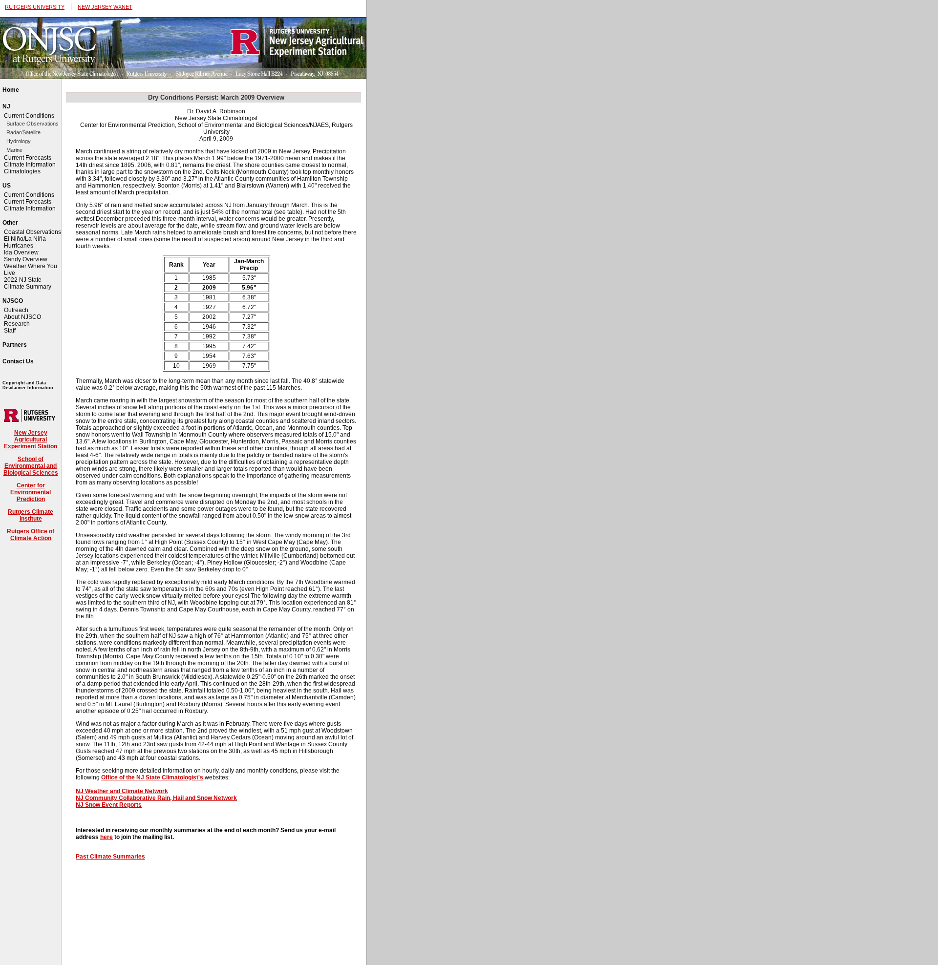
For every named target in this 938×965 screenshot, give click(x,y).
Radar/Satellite (23, 132)
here (106, 837)
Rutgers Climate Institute (30, 515)
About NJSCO (22, 317)
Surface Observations (32, 123)
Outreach (16, 310)
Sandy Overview (25, 259)
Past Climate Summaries (110, 856)
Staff (10, 330)
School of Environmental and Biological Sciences (30, 466)
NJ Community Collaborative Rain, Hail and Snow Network (156, 798)
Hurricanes (18, 245)
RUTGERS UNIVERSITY (34, 7)
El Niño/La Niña (25, 238)
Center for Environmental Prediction (30, 492)
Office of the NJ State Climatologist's (152, 777)
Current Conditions (29, 115)
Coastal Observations (32, 232)
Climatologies (22, 171)
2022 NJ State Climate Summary (27, 283)
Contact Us (18, 361)
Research (17, 323)
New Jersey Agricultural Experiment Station (30, 439)
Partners (14, 344)
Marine (14, 150)
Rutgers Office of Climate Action (30, 535)
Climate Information (30, 164)
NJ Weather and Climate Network (122, 791)
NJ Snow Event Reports (109, 804)
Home (10, 89)
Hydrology (18, 141)
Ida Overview (21, 252)
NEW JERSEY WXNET (105, 7)
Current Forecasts (27, 157)
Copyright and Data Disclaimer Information (27, 385)
